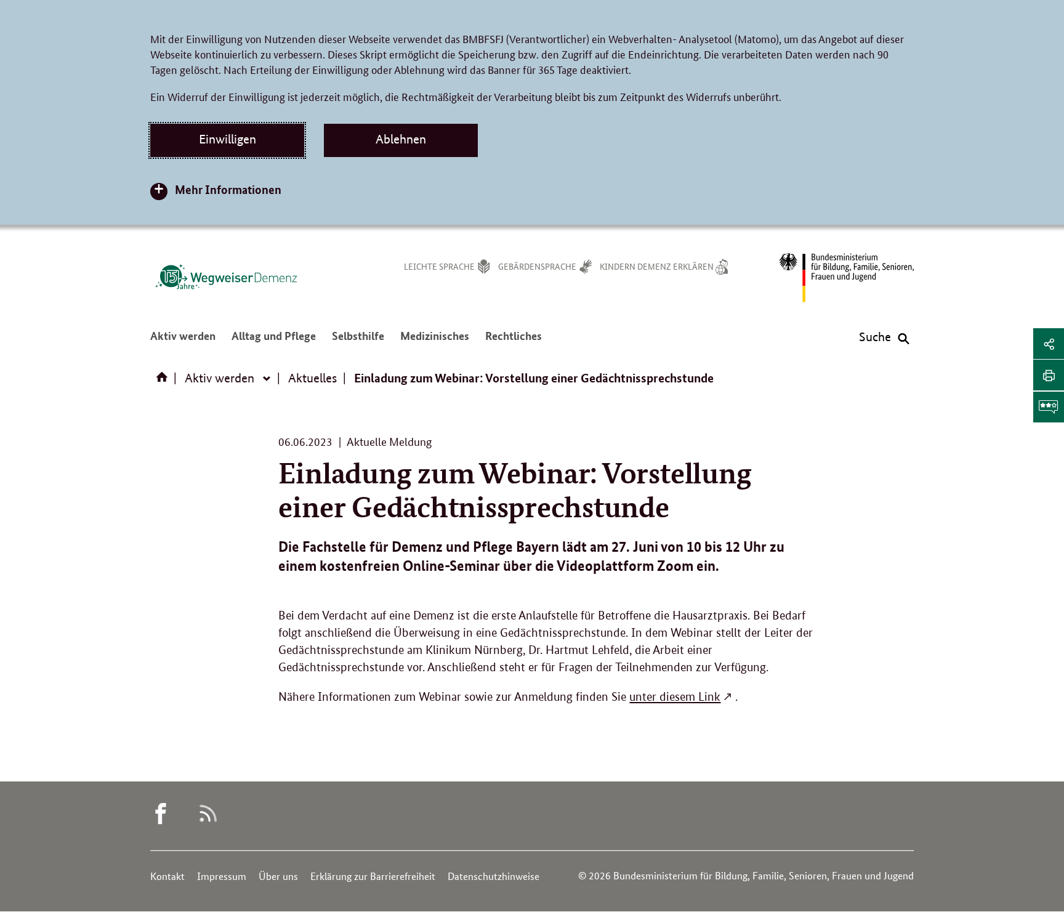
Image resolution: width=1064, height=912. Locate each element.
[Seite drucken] (1048, 375)
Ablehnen (401, 139)
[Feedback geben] (1048, 407)
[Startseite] (164, 381)
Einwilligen (227, 139)
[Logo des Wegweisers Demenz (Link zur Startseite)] (226, 276)
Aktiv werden (183, 342)
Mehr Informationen (228, 189)
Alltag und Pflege (274, 342)
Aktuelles (312, 378)
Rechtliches (513, 342)
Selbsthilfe (358, 342)
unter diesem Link (674, 697)
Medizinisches (434, 342)
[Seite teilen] (1048, 343)
